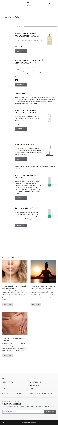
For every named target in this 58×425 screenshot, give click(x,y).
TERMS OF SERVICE (34, 393)
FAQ (3, 389)
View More (21, 51)
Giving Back (34, 385)
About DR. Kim (35, 382)
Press (4, 385)
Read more (7, 304)
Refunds (18, 393)
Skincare (33, 379)
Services (5, 379)
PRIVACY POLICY (47, 393)
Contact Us (34, 389)
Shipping (5, 393)
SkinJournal (7, 382)
